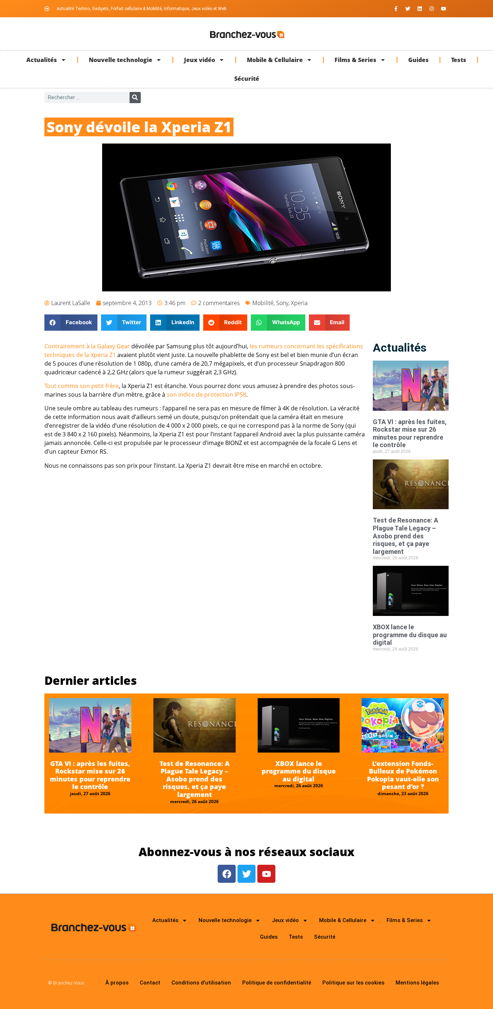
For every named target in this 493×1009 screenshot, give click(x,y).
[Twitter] (408, 9)
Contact (150, 982)
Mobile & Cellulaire (275, 60)
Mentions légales (417, 982)
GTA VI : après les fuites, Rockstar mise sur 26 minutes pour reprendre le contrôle (410, 433)
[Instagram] (432, 9)
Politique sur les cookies (353, 982)
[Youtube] (444, 9)
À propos (116, 982)
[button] (70, 322)
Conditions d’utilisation (201, 982)
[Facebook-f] (396, 9)
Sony (282, 303)
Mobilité (263, 303)
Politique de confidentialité (276, 982)
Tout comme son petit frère (81, 386)
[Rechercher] (135, 97)
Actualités (41, 60)
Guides (418, 60)
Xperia (299, 303)
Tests (458, 60)
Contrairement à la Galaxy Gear (87, 346)
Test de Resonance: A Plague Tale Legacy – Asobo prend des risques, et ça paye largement (405, 535)
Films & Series (355, 60)
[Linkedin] (420, 9)
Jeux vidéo (199, 60)
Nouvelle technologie (120, 60)
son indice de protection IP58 (206, 394)
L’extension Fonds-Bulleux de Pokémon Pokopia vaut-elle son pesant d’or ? (403, 775)
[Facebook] (227, 874)
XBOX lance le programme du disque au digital (410, 634)
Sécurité (246, 79)
